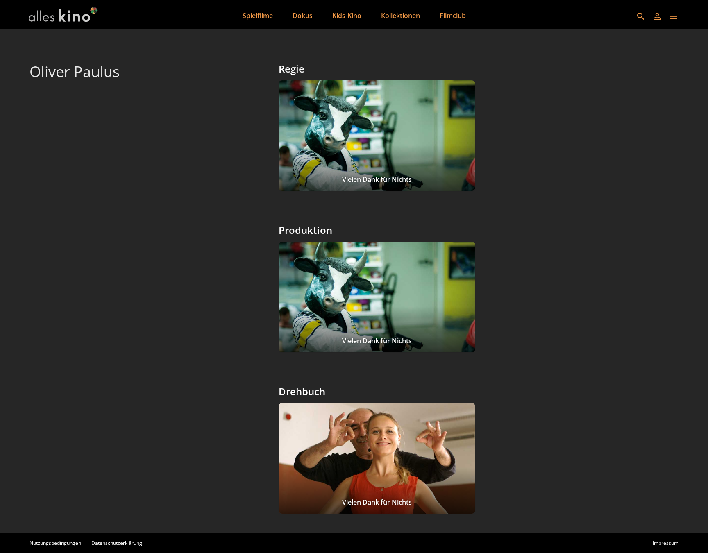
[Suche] (641, 16)
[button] (673, 16)
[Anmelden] (657, 16)
